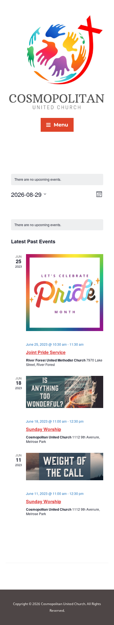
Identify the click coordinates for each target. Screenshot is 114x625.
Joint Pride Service (46, 352)
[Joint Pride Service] (64, 292)
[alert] (57, 225)
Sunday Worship (43, 429)
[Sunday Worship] (64, 392)
